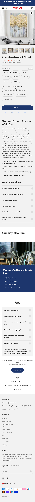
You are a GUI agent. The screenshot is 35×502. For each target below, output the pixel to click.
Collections (5, 445)
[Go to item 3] (15, 51)
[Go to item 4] (21, 51)
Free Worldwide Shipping (15, 62)
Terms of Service (7, 432)
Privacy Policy (6, 429)
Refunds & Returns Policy (7, 425)
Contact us (17, 370)
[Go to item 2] (10, 51)
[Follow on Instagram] (3, 478)
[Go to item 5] (27, 51)
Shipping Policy (6, 421)
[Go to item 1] (4, 51)
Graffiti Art (5, 438)
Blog (3, 435)
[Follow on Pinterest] (7, 478)
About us (4, 418)
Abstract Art (5, 442)
